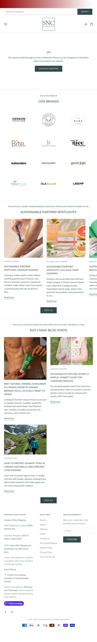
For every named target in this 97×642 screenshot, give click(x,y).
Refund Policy (46, 547)
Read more (9, 297)
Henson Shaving (11, 261)
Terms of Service (47, 557)
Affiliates (44, 529)
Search (85, 11)
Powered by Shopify (61, 619)
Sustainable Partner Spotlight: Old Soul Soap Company (63, 270)
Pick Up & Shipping (48, 543)
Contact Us (45, 538)
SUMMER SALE (19, 3)
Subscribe (72, 539)
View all (48, 310)
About (43, 524)
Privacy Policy (46, 552)
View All (48, 500)
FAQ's (42, 534)
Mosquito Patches (58, 369)
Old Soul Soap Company (57, 261)
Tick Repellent (10, 458)
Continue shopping (49, 68)
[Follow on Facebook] (5, 612)
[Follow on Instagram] (12, 612)
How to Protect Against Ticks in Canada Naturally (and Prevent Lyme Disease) (24, 466)
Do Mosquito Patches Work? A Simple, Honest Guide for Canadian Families (69, 377)
